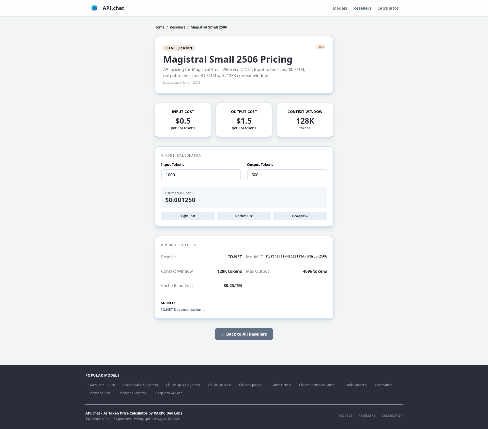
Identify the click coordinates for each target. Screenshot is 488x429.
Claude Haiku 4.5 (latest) (140, 385)
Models (340, 8)
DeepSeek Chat (99, 393)
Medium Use (244, 216)
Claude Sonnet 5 (355, 385)
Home (159, 27)
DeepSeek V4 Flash (168, 393)
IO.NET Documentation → (183, 309)
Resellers (362, 8)
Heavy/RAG (300, 216)
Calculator (388, 8)
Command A (383, 385)
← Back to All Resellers (244, 334)
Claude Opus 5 (280, 385)
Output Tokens (260, 164)
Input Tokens (172, 164)
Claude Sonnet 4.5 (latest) (317, 385)
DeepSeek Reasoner (132, 393)
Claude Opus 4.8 (250, 385)
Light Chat (188, 216)
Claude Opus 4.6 (219, 385)
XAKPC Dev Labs (168, 413)
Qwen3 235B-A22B (101, 385)
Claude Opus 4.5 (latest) (183, 385)
